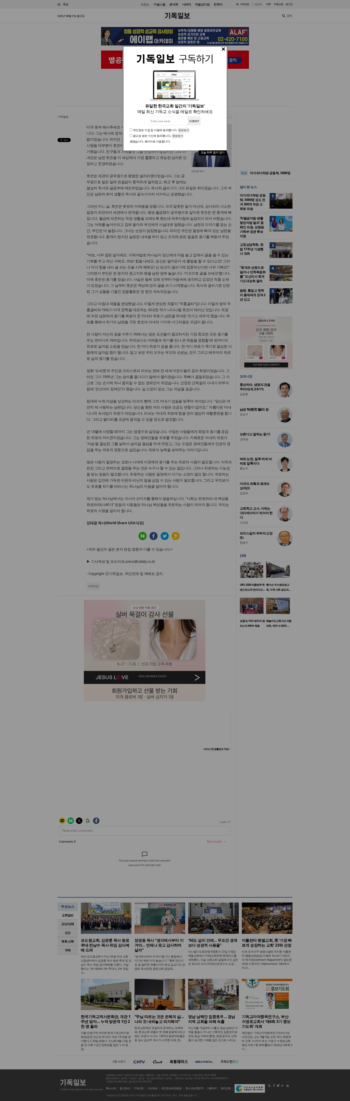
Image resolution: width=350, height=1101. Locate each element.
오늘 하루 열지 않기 (213, 152)
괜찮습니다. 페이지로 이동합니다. (150, 141)
